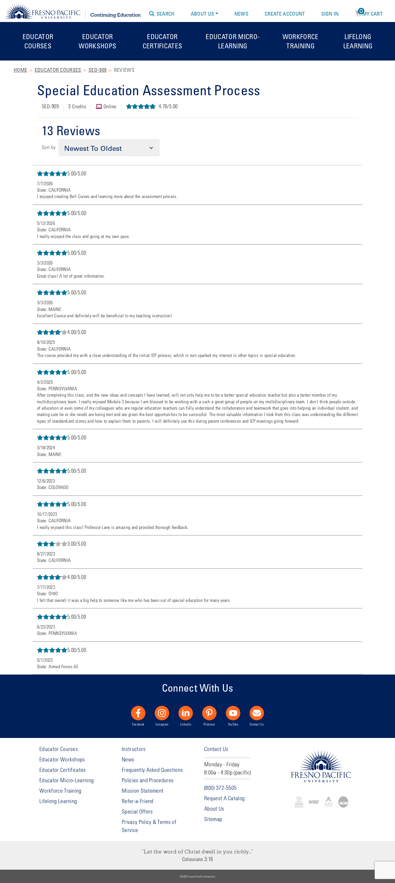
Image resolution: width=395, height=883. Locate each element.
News (241, 13)
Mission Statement (142, 790)
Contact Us (257, 724)
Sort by (49, 147)
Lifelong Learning (358, 41)
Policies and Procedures (147, 780)
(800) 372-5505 (220, 787)
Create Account (285, 13)
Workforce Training (301, 41)
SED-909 (97, 70)
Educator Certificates (162, 41)
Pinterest (209, 724)
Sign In (330, 13)
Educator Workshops (97, 41)
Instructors (134, 748)
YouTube (233, 724)
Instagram (161, 724)
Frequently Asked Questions (152, 769)
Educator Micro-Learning (233, 41)
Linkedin (185, 724)
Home (20, 70)
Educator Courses (38, 41)
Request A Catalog (224, 798)
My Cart (371, 13)
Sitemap (213, 819)
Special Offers (137, 811)
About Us (202, 13)
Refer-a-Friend (137, 801)
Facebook (138, 724)
